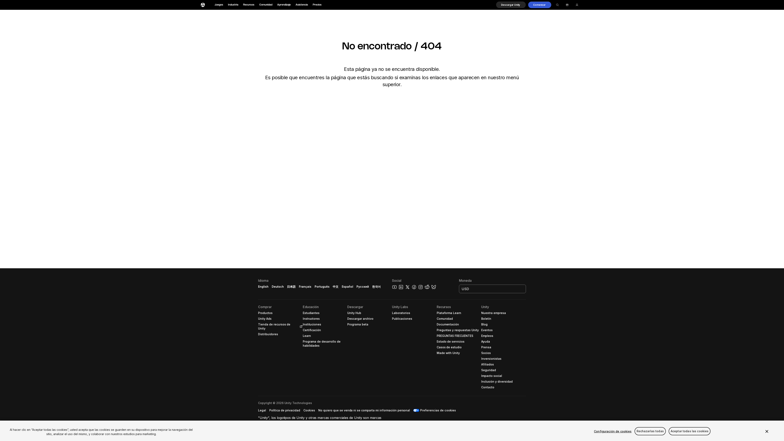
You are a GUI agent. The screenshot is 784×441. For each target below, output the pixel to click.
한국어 (376, 286)
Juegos (219, 5)
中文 (336, 286)
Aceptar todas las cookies (690, 431)
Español (347, 286)
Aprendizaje (284, 5)
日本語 (291, 286)
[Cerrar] (766, 431)
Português (322, 286)
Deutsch (278, 286)
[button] (511, 5)
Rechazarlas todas (650, 431)
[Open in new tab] (300, 326)
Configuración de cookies (612, 431)
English (263, 286)
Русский (362, 286)
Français (305, 286)
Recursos (248, 5)
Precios (317, 5)
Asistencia (302, 5)
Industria (233, 5)
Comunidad (265, 5)
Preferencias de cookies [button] (438, 410)
